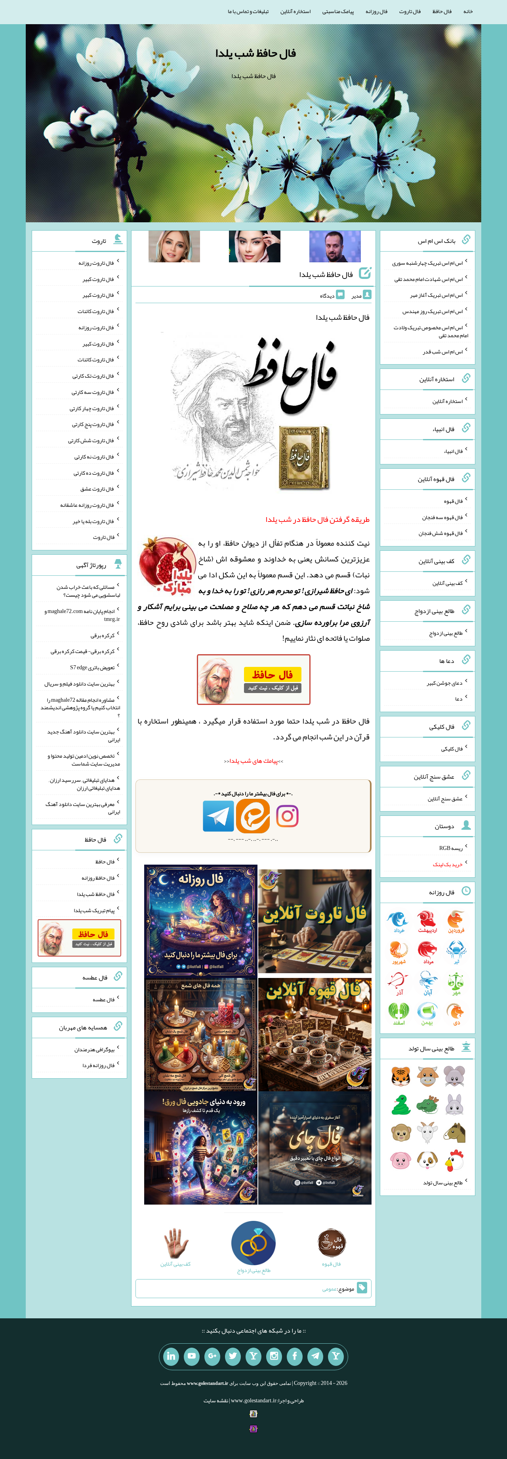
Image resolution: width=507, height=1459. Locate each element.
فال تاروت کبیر (98, 278)
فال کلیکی (452, 748)
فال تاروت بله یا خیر (93, 520)
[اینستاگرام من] (274, 1357)
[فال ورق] (200, 1149)
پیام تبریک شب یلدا (94, 909)
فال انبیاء (453, 450)
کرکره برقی (102, 634)
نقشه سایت (216, 1400)
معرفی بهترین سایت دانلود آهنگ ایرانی (83, 807)
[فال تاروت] (315, 922)
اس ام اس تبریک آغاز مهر (436, 294)
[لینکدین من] (171, 1357)
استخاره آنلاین (295, 11)
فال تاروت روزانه (96, 262)
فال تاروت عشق (97, 488)
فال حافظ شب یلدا (255, 53)
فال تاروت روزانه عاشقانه (87, 504)
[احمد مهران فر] (335, 248)
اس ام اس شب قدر (443, 351)
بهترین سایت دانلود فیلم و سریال (79, 683)
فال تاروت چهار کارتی (92, 407)
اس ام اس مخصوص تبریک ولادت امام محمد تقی (431, 331)
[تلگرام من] (315, 1357)
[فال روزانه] (200, 922)
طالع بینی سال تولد (443, 1182)
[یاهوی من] (336, 1357)
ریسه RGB (451, 848)
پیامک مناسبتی (338, 11)
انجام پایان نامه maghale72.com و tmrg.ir (82, 614)
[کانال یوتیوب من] (192, 1357)
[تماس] (253, 1357)
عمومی (329, 1288)
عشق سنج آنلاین (445, 798)
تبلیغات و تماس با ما (248, 11)
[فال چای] (315, 1149)
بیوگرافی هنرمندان (94, 1048)
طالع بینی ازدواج (446, 632)
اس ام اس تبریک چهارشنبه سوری (427, 262)
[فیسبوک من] (295, 1357)
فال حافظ (442, 11)
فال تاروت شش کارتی (91, 440)
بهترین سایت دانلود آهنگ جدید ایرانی (83, 735)
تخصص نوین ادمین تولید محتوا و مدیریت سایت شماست (84, 759)
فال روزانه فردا (98, 1065)
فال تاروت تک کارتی (93, 375)
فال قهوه (453, 500)
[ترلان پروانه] (254, 248)
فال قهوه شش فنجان (441, 533)
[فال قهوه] (315, 1036)
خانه (468, 11)
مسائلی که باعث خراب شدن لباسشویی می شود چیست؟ (88, 590)
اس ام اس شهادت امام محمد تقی (429, 278)
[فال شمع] (200, 1036)
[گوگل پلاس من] (212, 1357)
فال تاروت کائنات (96, 311)
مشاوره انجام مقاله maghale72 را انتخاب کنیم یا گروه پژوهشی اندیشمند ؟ (80, 707)
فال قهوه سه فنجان (442, 516)
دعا (459, 698)
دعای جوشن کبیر (445, 682)
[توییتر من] (233, 1357)
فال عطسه (103, 999)
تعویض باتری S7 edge (92, 667)
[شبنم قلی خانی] (174, 248)
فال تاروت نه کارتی (94, 456)
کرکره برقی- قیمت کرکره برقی (82, 651)
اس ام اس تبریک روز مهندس (432, 311)
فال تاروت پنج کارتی (93, 424)
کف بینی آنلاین (448, 582)
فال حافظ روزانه (98, 877)
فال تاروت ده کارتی (94, 472)
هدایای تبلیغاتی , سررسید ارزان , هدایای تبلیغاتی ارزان (84, 783)
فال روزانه (376, 11)
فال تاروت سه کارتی (93, 391)
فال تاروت (410, 11)
